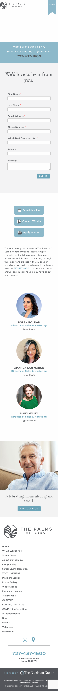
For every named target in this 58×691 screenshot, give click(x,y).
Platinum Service (11, 578)
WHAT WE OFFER (12, 551)
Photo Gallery (9, 582)
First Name (14, 94)
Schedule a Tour (32, 210)
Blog (4, 618)
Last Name (14, 105)
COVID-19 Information (14, 609)
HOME (5, 546)
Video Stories (9, 587)
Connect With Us (31, 221)
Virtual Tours (9, 555)
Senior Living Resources (15, 569)
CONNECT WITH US (13, 604)
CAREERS (7, 600)
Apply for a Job (31, 232)
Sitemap (35, 682)
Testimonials (9, 596)
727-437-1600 (29, 56)
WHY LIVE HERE (11, 573)
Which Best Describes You (23, 138)
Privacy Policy (25, 682)
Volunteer (7, 627)
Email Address (16, 116)
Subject (12, 149)
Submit (43, 176)
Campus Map (9, 564)
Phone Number (17, 127)
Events (6, 622)
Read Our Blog (29, 509)
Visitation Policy (11, 613)
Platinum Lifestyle (12, 591)
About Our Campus (12, 560)
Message (12, 160)
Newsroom (8, 631)
